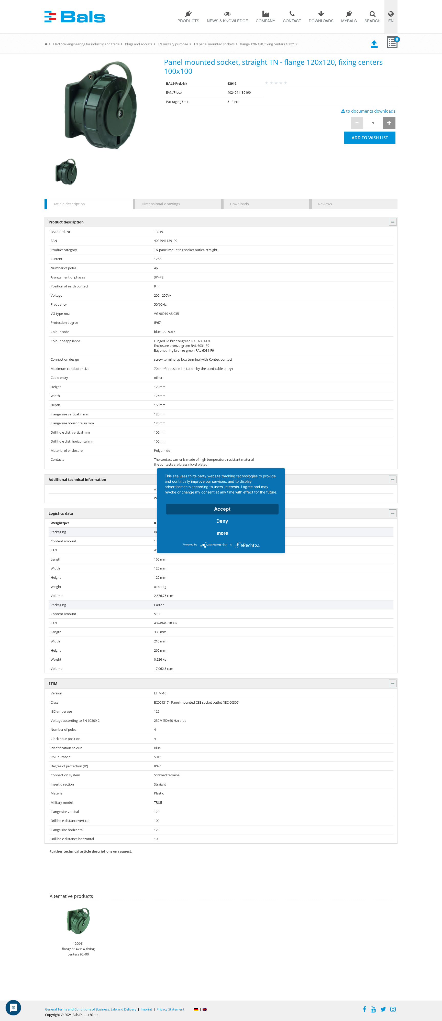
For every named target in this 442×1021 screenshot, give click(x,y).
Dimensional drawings (161, 203)
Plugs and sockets (138, 44)
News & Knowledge (227, 20)
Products (188, 20)
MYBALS (349, 20)
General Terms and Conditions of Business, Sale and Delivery (90, 1009)
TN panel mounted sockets (214, 44)
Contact (292, 20)
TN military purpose (173, 44)
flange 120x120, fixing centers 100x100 (269, 44)
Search (372, 20)
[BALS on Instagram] (393, 1010)
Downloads (321, 20)
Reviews (325, 203)
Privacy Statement (170, 1009)
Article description (69, 203)
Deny (222, 521)
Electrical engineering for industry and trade (86, 44)
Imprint (146, 1009)
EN (391, 20)
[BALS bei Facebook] (364, 1010)
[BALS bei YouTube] (373, 1010)
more (222, 533)
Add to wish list (370, 138)
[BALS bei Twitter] (383, 1010)
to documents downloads (370, 111)
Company (265, 20)
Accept (222, 509)
